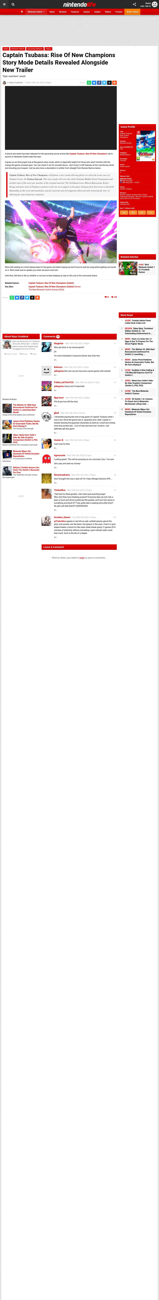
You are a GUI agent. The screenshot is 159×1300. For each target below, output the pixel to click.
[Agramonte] (47, 463)
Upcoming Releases (34, 49)
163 (134, 273)
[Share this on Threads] (109, 83)
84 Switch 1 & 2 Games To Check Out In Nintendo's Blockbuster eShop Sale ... (139, 401)
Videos (48, 49)
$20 (141, 212)
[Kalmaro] (47, 374)
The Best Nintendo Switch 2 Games (136, 392)
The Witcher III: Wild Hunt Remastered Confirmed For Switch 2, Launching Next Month (25, 409)
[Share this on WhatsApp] (89, 83)
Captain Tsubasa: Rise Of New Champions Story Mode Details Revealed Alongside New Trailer (58, 62)
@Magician (59, 371)
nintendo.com (125, 204)
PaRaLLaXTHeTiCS (64, 382)
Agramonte (59, 455)
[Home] (22, 12)
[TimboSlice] (47, 497)
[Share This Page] (134, 4)
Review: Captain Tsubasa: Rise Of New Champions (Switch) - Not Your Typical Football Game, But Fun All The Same (136, 196)
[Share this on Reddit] (114, 83)
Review (55, 286)
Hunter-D (58, 440)
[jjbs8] (47, 420)
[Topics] (4, 4)
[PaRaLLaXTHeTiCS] (47, 390)
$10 (150, 212)
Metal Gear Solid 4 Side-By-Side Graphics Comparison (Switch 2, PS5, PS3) (139, 383)
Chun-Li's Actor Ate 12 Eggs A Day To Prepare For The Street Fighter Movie (139, 341)
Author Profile (11, 354)
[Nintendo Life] (79, 4)
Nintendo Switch (17, 49)
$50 (124, 212)
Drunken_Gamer (62, 517)
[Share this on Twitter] (104, 83)
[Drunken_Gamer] (47, 525)
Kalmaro (58, 367)
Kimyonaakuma (62, 475)
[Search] (13, 4)
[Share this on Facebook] (99, 83)
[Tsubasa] (61, 231)
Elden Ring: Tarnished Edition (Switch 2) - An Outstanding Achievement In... (139, 331)
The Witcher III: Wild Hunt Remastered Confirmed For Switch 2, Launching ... (140, 351)
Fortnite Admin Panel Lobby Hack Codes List (138, 321)
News (6, 49)
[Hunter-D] (47, 447)
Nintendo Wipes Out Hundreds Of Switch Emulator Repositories (26, 453)
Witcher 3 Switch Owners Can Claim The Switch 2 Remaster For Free (26, 470)
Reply (34, 354)
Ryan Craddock (16, 82)
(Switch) (51, 283)
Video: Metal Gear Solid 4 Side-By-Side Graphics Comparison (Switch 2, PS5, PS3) (25, 439)
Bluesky (24, 354)
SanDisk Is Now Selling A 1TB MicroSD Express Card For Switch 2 (139, 372)
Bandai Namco (125, 155)
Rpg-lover (59, 397)
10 (115, 297)
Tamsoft (123, 160)
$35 (133, 212)
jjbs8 (56, 413)
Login (142, 6)
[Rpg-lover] (47, 405)
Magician (58, 343)
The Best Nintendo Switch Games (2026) (46, 289)
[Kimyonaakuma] (47, 482)
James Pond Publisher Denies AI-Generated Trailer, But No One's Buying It (26, 423)
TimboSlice (59, 490)
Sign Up (148, 6)
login (82, 557)
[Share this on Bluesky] (94, 83)
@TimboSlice (60, 521)
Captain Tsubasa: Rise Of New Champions (126, 135)
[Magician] (47, 351)
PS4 (121, 149)
